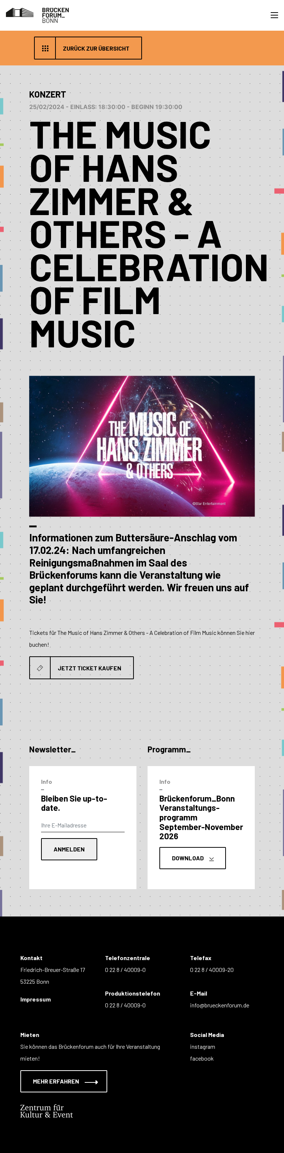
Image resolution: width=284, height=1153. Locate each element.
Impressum (35, 999)
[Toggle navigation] (274, 15)
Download (188, 857)
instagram (202, 1046)
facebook (202, 1058)
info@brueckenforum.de (219, 1005)
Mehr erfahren (56, 1081)
